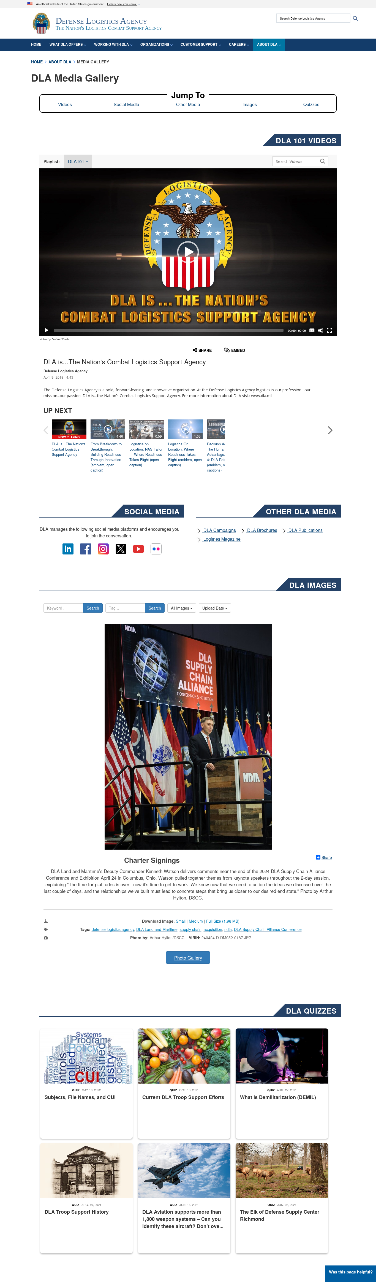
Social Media (126, 104)
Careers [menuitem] (237, 44)
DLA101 (76, 161)
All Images (180, 608)
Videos (65, 104)
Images (250, 104)
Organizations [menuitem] (154, 44)
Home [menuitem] (36, 44)
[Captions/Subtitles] (312, 330)
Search (93, 608)
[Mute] (320, 330)
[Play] (46, 330)
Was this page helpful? (351, 1272)
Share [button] (205, 350)
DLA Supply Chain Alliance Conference (268, 929)
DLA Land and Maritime (157, 929)
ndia (228, 929)
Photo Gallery (188, 957)
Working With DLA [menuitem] (111, 44)
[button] (124, 4)
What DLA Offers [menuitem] (66, 44)
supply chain (190, 929)
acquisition (213, 929)
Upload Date (213, 608)
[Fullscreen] (329, 330)
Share (326, 857)
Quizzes (311, 104)
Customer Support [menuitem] (199, 44)
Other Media (188, 104)
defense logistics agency (113, 929)
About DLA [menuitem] (267, 44)
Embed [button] (238, 350)
